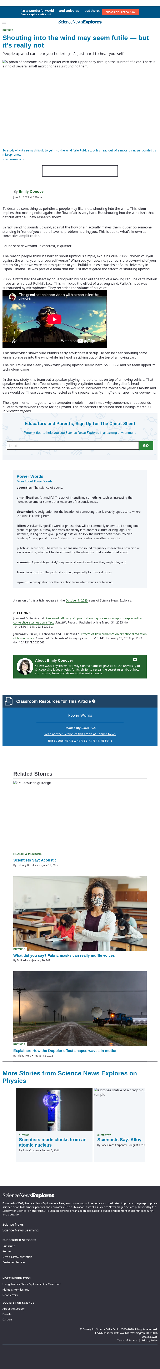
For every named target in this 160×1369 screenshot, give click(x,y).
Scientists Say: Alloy (119, 1139)
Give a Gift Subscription (17, 1257)
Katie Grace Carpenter (114, 1145)
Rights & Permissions (15, 1289)
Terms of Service (127, 1340)
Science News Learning (20, 1230)
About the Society (13, 1308)
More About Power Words (34, 481)
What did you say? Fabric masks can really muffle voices (64, 955)
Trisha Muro (24, 1055)
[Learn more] (93, 701)
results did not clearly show (31, 365)
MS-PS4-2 (106, 740)
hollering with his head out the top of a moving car (90, 279)
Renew (6, 1251)
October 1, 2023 (77, 600)
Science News (13, 1224)
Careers (7, 1319)
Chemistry (104, 1135)
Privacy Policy (150, 1340)
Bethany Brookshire (28, 865)
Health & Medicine (27, 854)
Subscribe (8, 1246)
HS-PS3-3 (82, 740)
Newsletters (10, 1295)
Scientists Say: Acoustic (35, 860)
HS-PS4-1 (94, 740)
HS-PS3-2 (70, 740)
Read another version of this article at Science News (80, 734)
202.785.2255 (150, 1336)
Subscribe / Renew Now (120, 12)
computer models (70, 402)
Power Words (80, 715)
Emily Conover (32, 191)
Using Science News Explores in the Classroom (31, 1284)
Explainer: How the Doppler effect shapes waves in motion (65, 1051)
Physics (8, 30)
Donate (7, 1314)
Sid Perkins (23, 960)
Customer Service (13, 1262)
